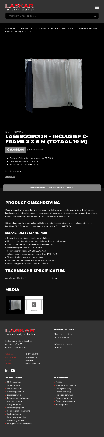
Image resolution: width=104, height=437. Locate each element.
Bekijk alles (10, 177)
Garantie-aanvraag (64, 398)
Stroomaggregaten (15, 408)
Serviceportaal (62, 404)
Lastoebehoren (26, 28)
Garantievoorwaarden (65, 401)
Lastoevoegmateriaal (16, 417)
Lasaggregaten (14, 404)
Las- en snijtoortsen (15, 420)
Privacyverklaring (63, 388)
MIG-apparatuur (14, 382)
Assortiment (10, 28)
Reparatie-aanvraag (64, 395)
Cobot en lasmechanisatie (18, 398)
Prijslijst (59, 382)
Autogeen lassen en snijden (19, 424)
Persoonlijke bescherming (18, 411)
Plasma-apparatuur (15, 392)
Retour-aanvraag (63, 392)
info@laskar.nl (31, 357)
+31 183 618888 (31, 354)
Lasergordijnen (67, 28)
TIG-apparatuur (13, 385)
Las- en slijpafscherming (47, 28)
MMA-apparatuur (14, 388)
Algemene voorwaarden (66, 385)
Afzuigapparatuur (14, 401)
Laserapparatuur (14, 395)
